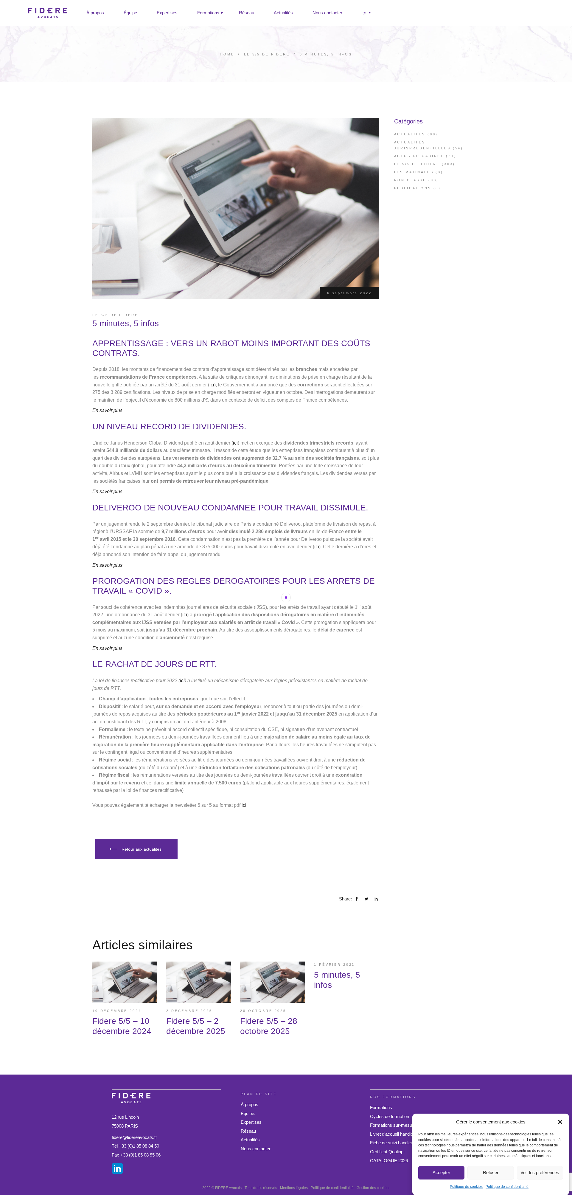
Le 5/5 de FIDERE (267, 54)
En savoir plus (107, 410)
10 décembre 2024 (117, 1011)
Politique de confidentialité (507, 1186)
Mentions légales (294, 1188)
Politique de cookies (466, 1186)
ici (211, 384)
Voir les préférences (539, 1172)
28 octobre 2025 (263, 1011)
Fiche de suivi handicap (393, 1142)
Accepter (441, 1172)
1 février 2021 (334, 964)
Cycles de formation (389, 1116)
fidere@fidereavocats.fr (134, 1137)
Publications (412, 188)
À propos (249, 1104)
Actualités (410, 134)
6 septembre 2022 (349, 293)
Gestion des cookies (373, 1188)
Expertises (251, 1122)
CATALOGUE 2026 (389, 1160)
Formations (381, 1107)
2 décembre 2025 (189, 1011)
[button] (560, 1122)
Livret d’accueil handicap (394, 1134)
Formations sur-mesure (393, 1125)
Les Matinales (414, 172)
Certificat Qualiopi (387, 1151)
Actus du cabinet (419, 156)
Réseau (248, 1131)
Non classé (410, 180)
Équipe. (248, 1113)
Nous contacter (256, 1148)
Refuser (490, 1172)
